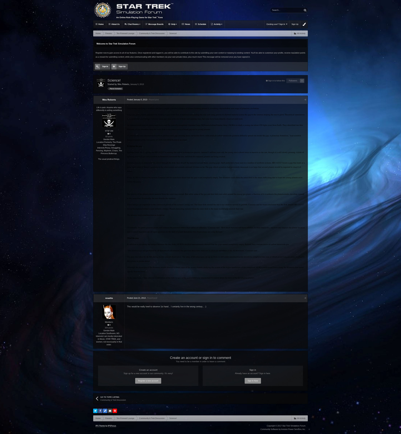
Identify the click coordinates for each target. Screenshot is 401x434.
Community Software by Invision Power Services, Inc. (282, 429)
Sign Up (295, 24)
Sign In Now (253, 381)
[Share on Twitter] (95, 411)
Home (101, 24)
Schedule (201, 24)
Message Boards (156, 24)
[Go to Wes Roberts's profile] (101, 83)
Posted (137, 100)
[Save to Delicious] (105, 411)
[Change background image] (304, 24)
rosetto (109, 298)
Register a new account (148, 381)
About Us (115, 24)
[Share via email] (110, 411)
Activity (217, 24)
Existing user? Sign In (276, 24)
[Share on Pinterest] (115, 411)
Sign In (105, 66)
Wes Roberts (123, 84)
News (187, 24)
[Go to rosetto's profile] (109, 312)
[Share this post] (305, 100)
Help (173, 24)
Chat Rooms (133, 24)
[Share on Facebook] (100, 411)
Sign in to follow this (276, 81)
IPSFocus (112, 426)
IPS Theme (100, 426)
